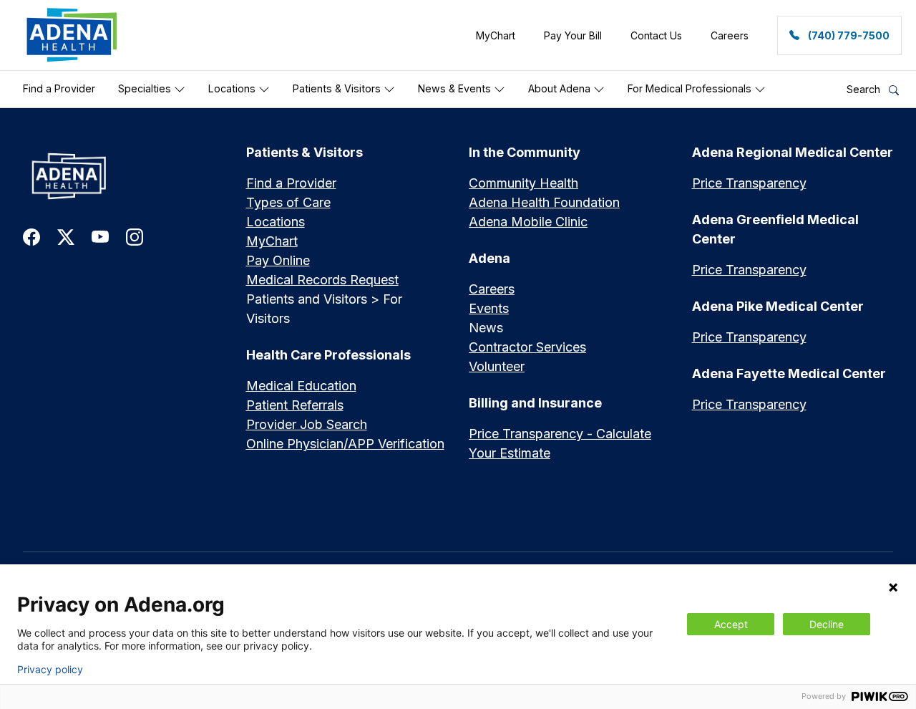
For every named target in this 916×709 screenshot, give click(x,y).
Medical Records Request (322, 279)
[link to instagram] (134, 235)
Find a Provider (59, 88)
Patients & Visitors (338, 88)
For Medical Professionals (691, 88)
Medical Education (301, 385)
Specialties (146, 88)
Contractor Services (527, 346)
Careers (492, 288)
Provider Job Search (306, 424)
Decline (826, 624)
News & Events (456, 88)
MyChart (272, 241)
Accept (731, 624)
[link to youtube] (100, 235)
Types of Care (288, 202)
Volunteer (497, 366)
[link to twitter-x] (65, 235)
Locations (233, 88)
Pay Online (278, 260)
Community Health (523, 182)
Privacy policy (50, 669)
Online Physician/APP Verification (345, 443)
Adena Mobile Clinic (528, 221)
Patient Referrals (295, 405)
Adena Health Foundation (544, 202)
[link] (72, 35)
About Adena (560, 88)
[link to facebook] (31, 235)
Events (489, 308)
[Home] (124, 176)
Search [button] (865, 89)
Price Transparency (749, 182)
